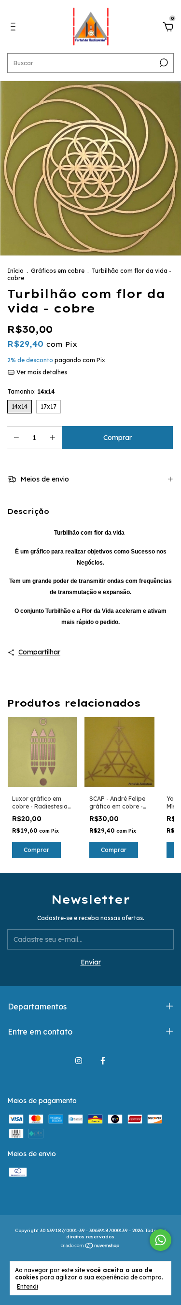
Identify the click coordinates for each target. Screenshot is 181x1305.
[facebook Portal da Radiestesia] (103, 1060)
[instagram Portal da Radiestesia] (79, 1060)
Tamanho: (31, 391)
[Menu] (14, 28)
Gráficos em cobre (57, 270)
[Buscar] (162, 63)
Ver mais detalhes (41, 372)
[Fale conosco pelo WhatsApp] (160, 1240)
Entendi (27, 1286)
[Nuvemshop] (90, 1246)
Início (15, 270)
